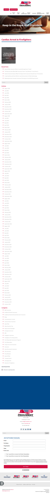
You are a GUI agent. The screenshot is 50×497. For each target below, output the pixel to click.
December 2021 (7, 217)
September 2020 (8, 251)
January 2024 (7, 159)
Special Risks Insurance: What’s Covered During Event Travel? (17, 69)
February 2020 (7, 267)
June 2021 (6, 230)
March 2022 (7, 210)
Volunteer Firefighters (9, 363)
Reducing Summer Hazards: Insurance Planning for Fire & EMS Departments (21, 78)
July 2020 (6, 256)
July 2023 (6, 173)
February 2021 (7, 240)
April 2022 (6, 207)
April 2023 (6, 180)
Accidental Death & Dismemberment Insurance (14, 314)
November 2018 (7, 302)
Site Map (33, 484)
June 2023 (6, 175)
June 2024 (6, 148)
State (5, 448)
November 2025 (7, 109)
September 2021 (8, 224)
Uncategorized (7, 360)
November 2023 (7, 164)
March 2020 (7, 265)
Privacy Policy (19, 484)
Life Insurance (7, 351)
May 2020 (6, 260)
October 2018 (7, 304)
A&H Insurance (7, 310)
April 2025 (6, 125)
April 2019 (6, 290)
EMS (5, 333)
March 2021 (7, 237)
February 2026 (7, 102)
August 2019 (7, 281)
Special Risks (7, 356)
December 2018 (7, 299)
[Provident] (25, 3)
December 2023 (7, 162)
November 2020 (7, 246)
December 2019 (7, 272)
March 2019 (7, 292)
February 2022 (7, 212)
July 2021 (6, 228)
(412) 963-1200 (27, 423)
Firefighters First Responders (11, 337)
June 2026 (6, 93)
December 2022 (7, 189)
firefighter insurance (9, 335)
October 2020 (7, 249)
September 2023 (8, 168)
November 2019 (7, 274)
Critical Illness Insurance (9, 321)
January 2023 (7, 187)
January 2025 (7, 132)
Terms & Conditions (27, 484)
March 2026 (7, 100)
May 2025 (6, 123)
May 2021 (6, 233)
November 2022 (7, 191)
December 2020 (7, 244)
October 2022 (7, 194)
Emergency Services (8, 330)
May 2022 (6, 205)
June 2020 (6, 258)
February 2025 (7, 129)
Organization (7, 445)
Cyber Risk (6, 324)
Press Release (7, 353)
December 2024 (7, 134)
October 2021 (7, 221)
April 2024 (6, 152)
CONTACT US (6, 9)
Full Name (6, 443)
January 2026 (7, 104)
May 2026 (6, 95)
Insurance (6, 347)
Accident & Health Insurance (10, 312)
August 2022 (7, 198)
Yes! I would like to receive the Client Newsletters (17, 456)
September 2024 (8, 141)
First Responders (8, 342)
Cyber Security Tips (8, 326)
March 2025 (7, 127)
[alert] (25, 370)
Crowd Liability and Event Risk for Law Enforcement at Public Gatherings (20, 76)
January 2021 (7, 242)
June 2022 (6, 203)
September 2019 (8, 279)
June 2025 (6, 120)
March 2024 (7, 155)
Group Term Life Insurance (10, 344)
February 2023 (7, 184)
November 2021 (7, 219)
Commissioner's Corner (9, 319)
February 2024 (7, 157)
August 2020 (7, 253)
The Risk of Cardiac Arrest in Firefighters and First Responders (8, 54)
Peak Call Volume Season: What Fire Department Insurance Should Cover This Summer (23, 73)
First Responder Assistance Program (12, 340)
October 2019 (7, 276)
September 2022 (8, 196)
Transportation (7, 358)
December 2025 (7, 106)
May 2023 (6, 178)
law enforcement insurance (10, 349)
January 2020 (7, 269)
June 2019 (6, 286)
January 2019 (7, 297)
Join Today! (25, 466)
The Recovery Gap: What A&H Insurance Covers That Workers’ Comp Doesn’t (21, 71)
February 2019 (7, 295)
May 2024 (6, 150)
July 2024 (6, 145)
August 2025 (7, 116)
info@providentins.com (27, 421)
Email (5, 440)
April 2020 (6, 263)
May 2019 (6, 288)
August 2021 (7, 226)
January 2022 (7, 214)
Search (46, 82)
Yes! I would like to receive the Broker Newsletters (17, 454)
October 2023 (7, 166)
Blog (5, 317)
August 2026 (7, 88)
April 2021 (6, 235)
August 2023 (7, 171)
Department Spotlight (9, 328)
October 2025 (7, 111)
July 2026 (6, 90)
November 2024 (7, 136)
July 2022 (6, 201)
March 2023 (7, 182)
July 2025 (6, 118)
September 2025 (8, 113)
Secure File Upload (13, 9)
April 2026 (6, 97)
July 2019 (6, 283)
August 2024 (7, 143)
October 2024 (7, 139)
